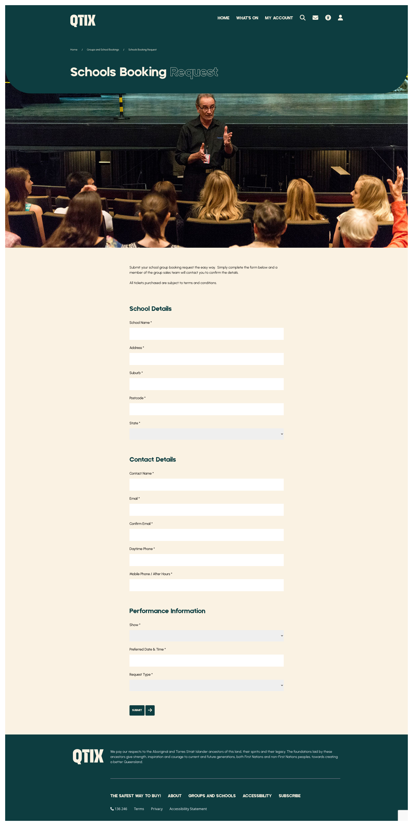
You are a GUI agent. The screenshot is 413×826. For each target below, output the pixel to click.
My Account (279, 18)
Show (134, 625)
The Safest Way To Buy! (135, 796)
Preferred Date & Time (147, 649)
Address (136, 348)
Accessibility (257, 796)
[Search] (303, 18)
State (134, 423)
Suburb (136, 373)
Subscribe (290, 796)
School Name (140, 323)
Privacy (157, 808)
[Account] (340, 18)
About (175, 796)
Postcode (137, 398)
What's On (247, 18)
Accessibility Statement (188, 808)
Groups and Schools (212, 796)
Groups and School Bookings (103, 49)
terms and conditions (200, 283)
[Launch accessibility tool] (328, 18)
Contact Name (141, 473)
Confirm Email (141, 524)
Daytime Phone (142, 549)
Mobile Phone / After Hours (150, 574)
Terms (139, 808)
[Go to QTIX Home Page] (83, 21)
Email (134, 498)
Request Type (141, 674)
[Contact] (315, 18)
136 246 (121, 808)
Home (223, 18)
